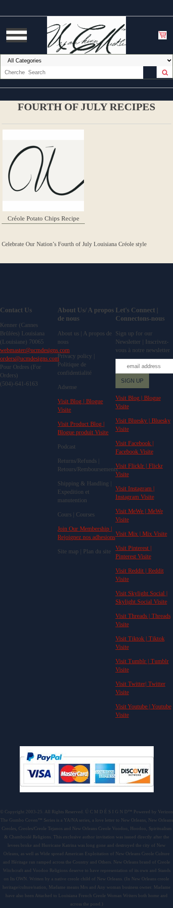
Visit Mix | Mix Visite (141, 534)
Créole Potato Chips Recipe (43, 218)
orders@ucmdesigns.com (29, 358)
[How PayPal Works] (87, 790)
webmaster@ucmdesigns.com (35, 350)
